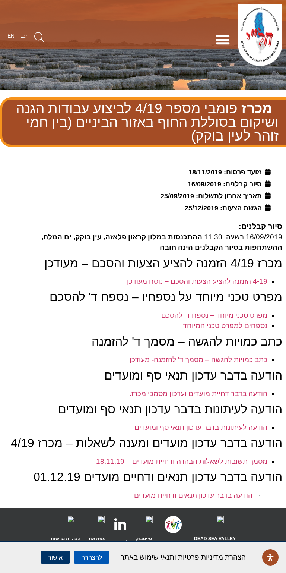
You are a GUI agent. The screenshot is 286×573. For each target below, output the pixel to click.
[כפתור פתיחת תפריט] (222, 39)
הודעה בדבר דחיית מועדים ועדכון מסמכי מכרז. (198, 393)
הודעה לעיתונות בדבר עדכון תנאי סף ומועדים (200, 427)
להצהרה (91, 557)
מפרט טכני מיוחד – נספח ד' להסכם (214, 315)
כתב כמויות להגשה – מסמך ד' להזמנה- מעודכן (198, 359)
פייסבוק (144, 538)
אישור (55, 557)
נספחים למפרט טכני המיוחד (225, 326)
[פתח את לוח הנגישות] (270, 557)
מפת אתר (96, 538)
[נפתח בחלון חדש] (215, 524)
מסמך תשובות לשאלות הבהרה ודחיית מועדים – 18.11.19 (181, 461)
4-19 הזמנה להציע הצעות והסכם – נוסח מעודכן (197, 281)
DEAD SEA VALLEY (215, 538)
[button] (39, 37)
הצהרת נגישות (65, 538)
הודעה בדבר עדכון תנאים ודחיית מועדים (193, 495)
